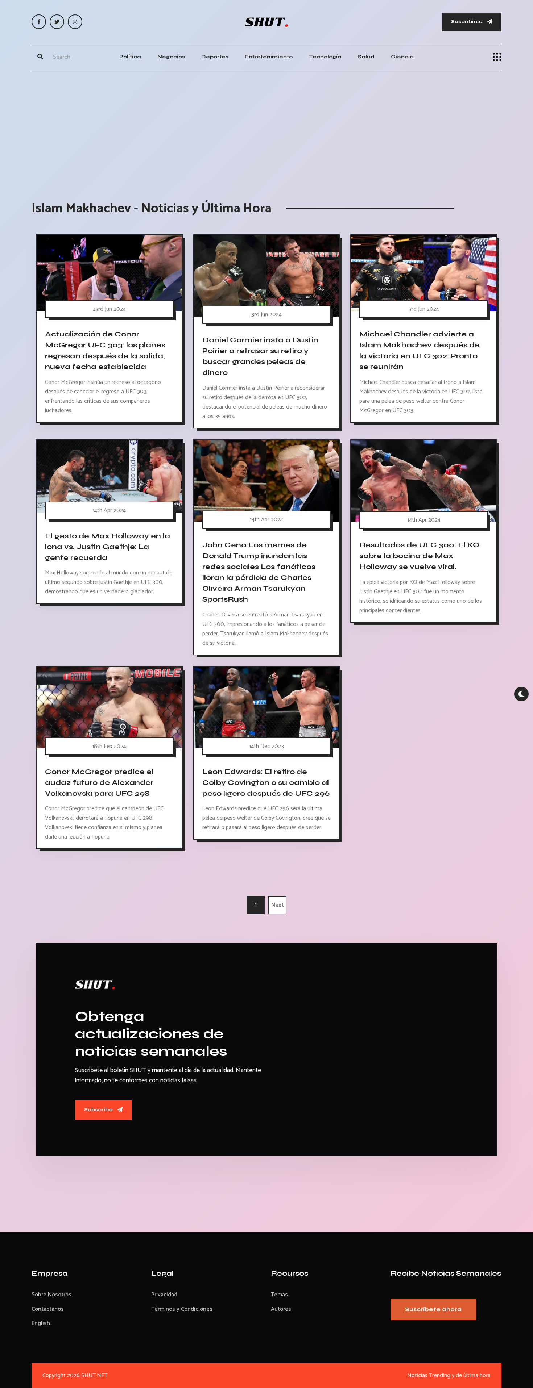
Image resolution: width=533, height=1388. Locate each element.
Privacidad (164, 1295)
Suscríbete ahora (433, 1309)
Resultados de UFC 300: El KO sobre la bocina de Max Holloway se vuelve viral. (419, 555)
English (41, 1323)
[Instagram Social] (75, 21)
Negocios (171, 57)
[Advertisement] (266, 128)
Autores (281, 1309)
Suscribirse (467, 21)
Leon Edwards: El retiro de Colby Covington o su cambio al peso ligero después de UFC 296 (266, 782)
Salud (366, 57)
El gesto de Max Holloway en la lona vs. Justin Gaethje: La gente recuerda (107, 546)
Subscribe (99, 1110)
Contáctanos (48, 1309)
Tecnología (325, 57)
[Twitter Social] (57, 21)
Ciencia (402, 57)
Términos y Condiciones (181, 1309)
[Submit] (40, 57)
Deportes (214, 57)
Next (277, 905)
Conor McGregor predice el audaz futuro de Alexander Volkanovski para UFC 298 (99, 782)
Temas (279, 1295)
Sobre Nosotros (51, 1295)
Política (130, 57)
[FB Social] (39, 21)
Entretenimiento (269, 57)
